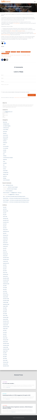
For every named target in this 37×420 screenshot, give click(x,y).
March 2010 (5, 272)
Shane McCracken (6, 192)
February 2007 (5, 339)
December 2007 (6, 321)
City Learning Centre (17, 55)
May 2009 (5, 289)
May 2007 (5, 334)
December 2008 (6, 298)
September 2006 (6, 349)
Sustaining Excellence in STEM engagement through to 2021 (16, 395)
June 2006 (5, 354)
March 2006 (5, 360)
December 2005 (6, 365)
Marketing (5, 159)
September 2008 (6, 304)
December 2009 (6, 278)
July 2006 (4, 352)
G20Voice (4, 140)
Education (5, 133)
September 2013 (6, 231)
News (4, 161)
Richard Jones (5, 198)
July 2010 (4, 265)
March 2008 (5, 315)
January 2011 (5, 255)
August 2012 (5, 240)
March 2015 (5, 216)
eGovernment (5, 135)
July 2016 (4, 207)
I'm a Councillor (23, 55)
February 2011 (5, 253)
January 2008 (5, 319)
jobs (4, 153)
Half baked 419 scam (9, 185)
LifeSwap (13, 30)
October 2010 (5, 261)
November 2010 (6, 259)
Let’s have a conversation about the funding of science (15, 196)
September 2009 (6, 283)
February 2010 (5, 274)
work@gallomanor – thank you (16, 192)
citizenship (11, 55)
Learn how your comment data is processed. (21, 97)
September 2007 (6, 326)
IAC (10, 30)
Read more (8, 387)
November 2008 (6, 300)
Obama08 (5, 163)
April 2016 (5, 209)
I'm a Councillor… (6, 146)
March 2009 (5, 293)
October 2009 (5, 281)
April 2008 (5, 313)
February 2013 (5, 235)
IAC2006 (4, 150)
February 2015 (5, 218)
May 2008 (5, 311)
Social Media (5, 170)
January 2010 (5, 276)
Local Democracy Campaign (6, 56)
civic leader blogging (6, 125)
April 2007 (5, 336)
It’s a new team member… (9, 383)
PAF (3, 165)
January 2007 (5, 341)
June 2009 (5, 287)
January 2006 (5, 364)
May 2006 (5, 356)
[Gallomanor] (6, 1)
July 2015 (4, 212)
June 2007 (5, 332)
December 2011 (5, 244)
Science (4, 168)
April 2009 (5, 291)
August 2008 (5, 306)
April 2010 (5, 270)
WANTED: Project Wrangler (13, 187)
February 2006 (5, 362)
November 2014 (6, 222)
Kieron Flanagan (6, 200)
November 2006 (6, 345)
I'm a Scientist (5, 148)
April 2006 (5, 358)
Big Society (5, 122)
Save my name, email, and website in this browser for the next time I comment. (15, 92)
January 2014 (5, 229)
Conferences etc (6, 127)
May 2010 (4, 268)
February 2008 (5, 317)
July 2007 (4, 330)
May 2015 (4, 214)
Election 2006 (5, 137)
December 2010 (6, 257)
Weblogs (4, 178)
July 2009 (4, 285)
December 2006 (6, 343)
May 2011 (4, 250)
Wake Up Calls (5, 174)
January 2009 (5, 296)
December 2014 (6, 220)
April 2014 (5, 227)
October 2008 (5, 302)
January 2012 (5, 242)
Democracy (5, 131)
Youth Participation (5, 53)
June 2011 (4, 248)
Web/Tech (5, 176)
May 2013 (4, 233)
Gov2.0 (4, 144)
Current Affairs (5, 129)
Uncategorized (5, 172)
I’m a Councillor (16, 23)
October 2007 (5, 324)
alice (4, 196)
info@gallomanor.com (8, 111)
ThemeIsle (22, 417)
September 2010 (6, 263)
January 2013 (5, 237)
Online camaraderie (9, 190)
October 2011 (5, 246)
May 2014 (4, 225)
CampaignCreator (21, 30)
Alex (4, 185)
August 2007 (5, 328)
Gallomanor (5, 142)
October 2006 (5, 347)
